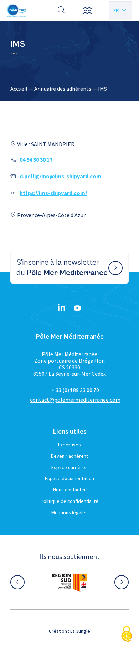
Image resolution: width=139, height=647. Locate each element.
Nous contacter (69, 489)
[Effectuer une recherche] (61, 11)
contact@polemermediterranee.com (75, 399)
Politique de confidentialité (69, 501)
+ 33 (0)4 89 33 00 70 (75, 390)
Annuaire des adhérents (62, 88)
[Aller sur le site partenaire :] (69, 582)
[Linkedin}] (61, 308)
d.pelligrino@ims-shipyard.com (60, 176)
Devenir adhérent (69, 456)
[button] (87, 11)
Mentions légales (69, 512)
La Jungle (80, 631)
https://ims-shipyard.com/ (53, 192)
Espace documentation (69, 478)
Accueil (18, 88)
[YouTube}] (77, 308)
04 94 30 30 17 (36, 159)
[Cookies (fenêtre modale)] (126, 634)
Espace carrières (69, 467)
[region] (69, 88)
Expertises (69, 444)
